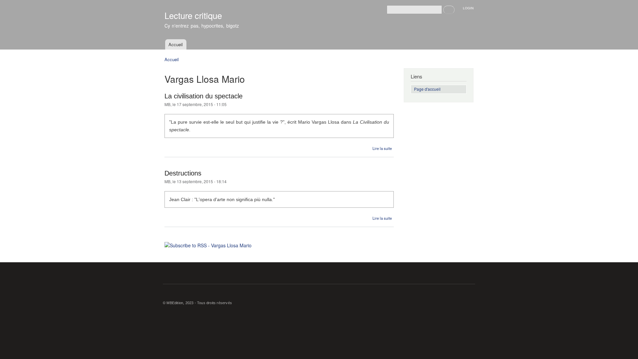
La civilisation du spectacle (203, 96)
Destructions (182, 173)
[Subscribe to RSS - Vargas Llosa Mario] (208, 243)
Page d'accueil (427, 89)
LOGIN (468, 8)
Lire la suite (382, 148)
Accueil (175, 44)
